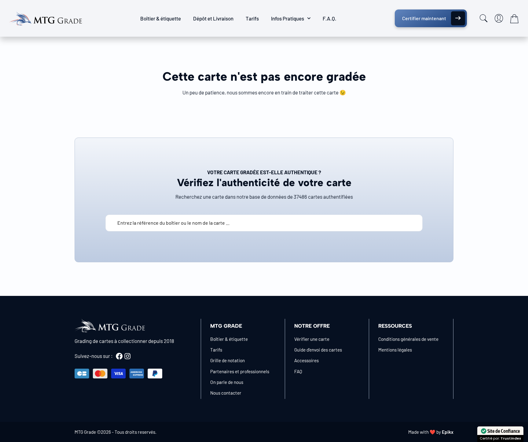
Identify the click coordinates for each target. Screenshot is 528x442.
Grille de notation (227, 360)
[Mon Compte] (499, 18)
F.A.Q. (329, 18)
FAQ (298, 371)
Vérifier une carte (311, 339)
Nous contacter (225, 393)
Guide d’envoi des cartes (318, 349)
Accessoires (306, 360)
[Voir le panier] (514, 18)
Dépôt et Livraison (213, 18)
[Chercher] (483, 18)
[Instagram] (127, 356)
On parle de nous (226, 382)
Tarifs (252, 18)
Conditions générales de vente (408, 339)
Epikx (447, 432)
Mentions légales (395, 349)
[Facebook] (119, 356)
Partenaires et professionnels (239, 371)
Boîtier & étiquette (160, 18)
